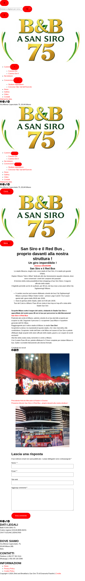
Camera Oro (12, 156)
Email (14, 471)
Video (6, 177)
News (6, 172)
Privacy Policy (9, 568)
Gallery (6, 174)
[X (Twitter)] (15, 350)
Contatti (7, 179)
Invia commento (21, 516)
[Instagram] (3, 185)
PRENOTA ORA (6, 182)
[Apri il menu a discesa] (14, 153)
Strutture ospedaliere (16, 167)
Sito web (14, 479)
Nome (14, 463)
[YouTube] (8, 185)
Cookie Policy (9, 571)
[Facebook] (1, 185)
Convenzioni (8, 164)
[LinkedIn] (17, 350)
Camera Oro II (13, 159)
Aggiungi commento (19, 488)
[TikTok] (6, 185)
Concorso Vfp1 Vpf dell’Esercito (20, 170)
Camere (7, 153)
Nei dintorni (8, 161)
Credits (58, 573)
